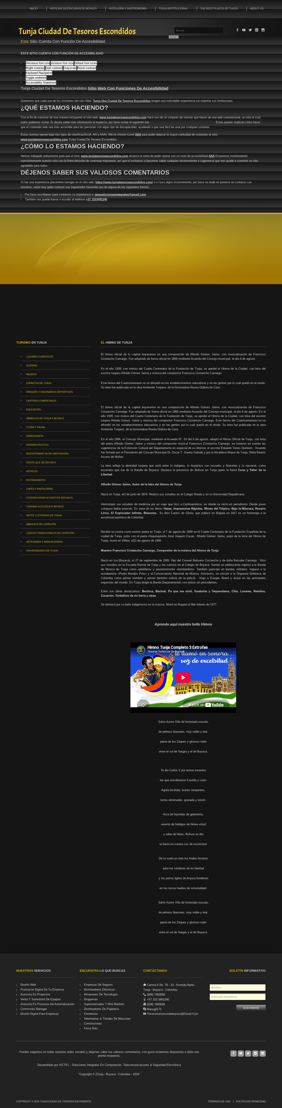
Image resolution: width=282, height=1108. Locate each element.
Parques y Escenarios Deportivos (49, 392)
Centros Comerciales (41, 400)
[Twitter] (250, 30)
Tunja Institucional (173, 8)
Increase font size (62, 63)
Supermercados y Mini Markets (104, 1004)
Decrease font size (38, 63)
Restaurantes (35, 480)
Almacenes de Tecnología (100, 994)
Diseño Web (28, 984)
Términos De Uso (219, 1101)
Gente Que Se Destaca (41, 462)
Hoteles (31, 471)
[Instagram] (263, 30)
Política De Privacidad (251, 1101)
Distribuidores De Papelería (101, 1009)
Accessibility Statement (41, 82)
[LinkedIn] (256, 30)
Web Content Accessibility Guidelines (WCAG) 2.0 (182, 122)
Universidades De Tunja (42, 550)
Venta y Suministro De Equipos (40, 999)
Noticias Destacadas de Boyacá (73, 8)
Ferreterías (91, 1013)
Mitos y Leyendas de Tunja (44, 515)
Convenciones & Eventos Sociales (49, 497)
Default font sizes (85, 63)
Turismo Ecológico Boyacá (44, 506)
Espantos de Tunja (39, 383)
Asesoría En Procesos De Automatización (47, 1004)
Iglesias (31, 365)
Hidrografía (34, 436)
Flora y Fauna (35, 427)
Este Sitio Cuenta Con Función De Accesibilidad (62, 53)
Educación (33, 409)
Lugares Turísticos (39, 356)
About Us (256, 8)
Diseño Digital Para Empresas (39, 1013)
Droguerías (91, 999)
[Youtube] (244, 30)
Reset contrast (86, 68)
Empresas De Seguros (98, 984)
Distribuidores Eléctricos (99, 989)
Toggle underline (36, 77)
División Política (37, 444)
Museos (31, 374)
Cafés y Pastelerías (39, 489)
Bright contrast (35, 68)
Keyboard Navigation (39, 72)
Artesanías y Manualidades (44, 541)
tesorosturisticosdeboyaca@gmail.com (172, 1013)
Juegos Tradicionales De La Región (50, 533)
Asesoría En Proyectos (35, 994)
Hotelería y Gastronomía (128, 8)
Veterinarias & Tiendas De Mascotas (107, 1018)
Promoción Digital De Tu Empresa (42, 989)
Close (255, 204)
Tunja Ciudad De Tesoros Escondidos (77, 31)
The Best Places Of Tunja (219, 8)
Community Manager (33, 1009)
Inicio (34, 8)
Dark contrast (54, 68)
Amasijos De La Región (41, 524)
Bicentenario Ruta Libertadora (47, 453)
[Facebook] (237, 30)
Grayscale (69, 68)
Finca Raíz (91, 1028)
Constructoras (93, 1023)
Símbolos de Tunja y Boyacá (45, 418)
